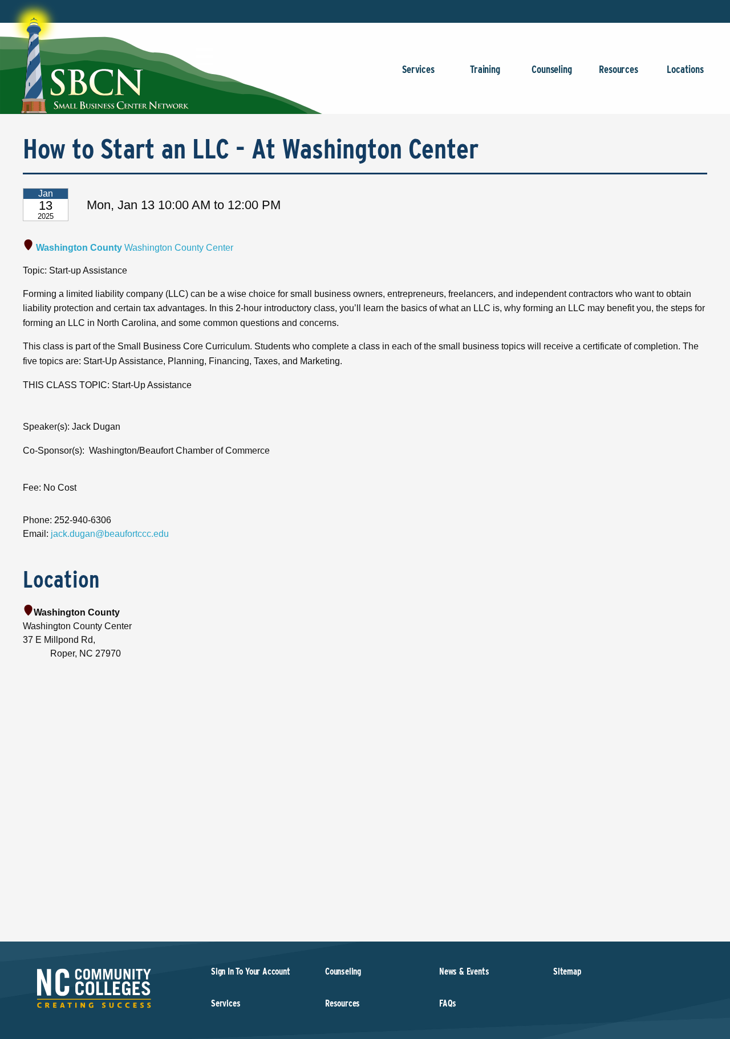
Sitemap (567, 971)
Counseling (551, 69)
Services (418, 69)
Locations (685, 69)
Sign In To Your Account (250, 971)
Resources (618, 69)
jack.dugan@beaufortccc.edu (110, 534)
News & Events (464, 971)
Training (485, 69)
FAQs (447, 1003)
